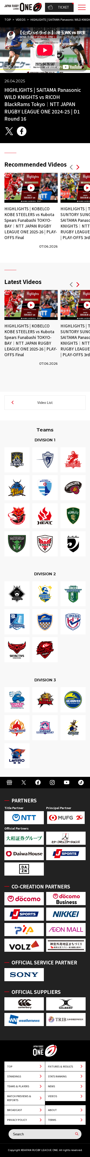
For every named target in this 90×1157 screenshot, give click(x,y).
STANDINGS (14, 1076)
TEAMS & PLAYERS (18, 1086)
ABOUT (52, 1110)
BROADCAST (14, 1110)
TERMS (52, 1120)
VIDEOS (21, 19)
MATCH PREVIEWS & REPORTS (19, 1098)
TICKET (63, 7)
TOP (7, 19)
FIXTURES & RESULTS (60, 1066)
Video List (45, 402)
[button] (71, 168)
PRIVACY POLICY (17, 1120)
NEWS (51, 1086)
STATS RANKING (57, 1076)
